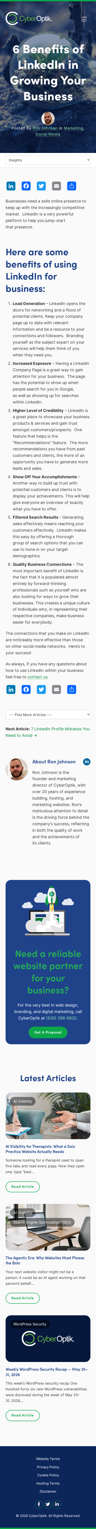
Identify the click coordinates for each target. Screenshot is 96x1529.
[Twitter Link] (48, 1504)
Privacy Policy (48, 1467)
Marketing (73, 128)
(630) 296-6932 (61, 1018)
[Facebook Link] (39, 1504)
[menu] (48, 160)
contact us (37, 677)
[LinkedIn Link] (57, 1504)
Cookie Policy (48, 1475)
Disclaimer (48, 1491)
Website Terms (48, 1459)
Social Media (48, 134)
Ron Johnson (45, 128)
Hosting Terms (48, 1483)
